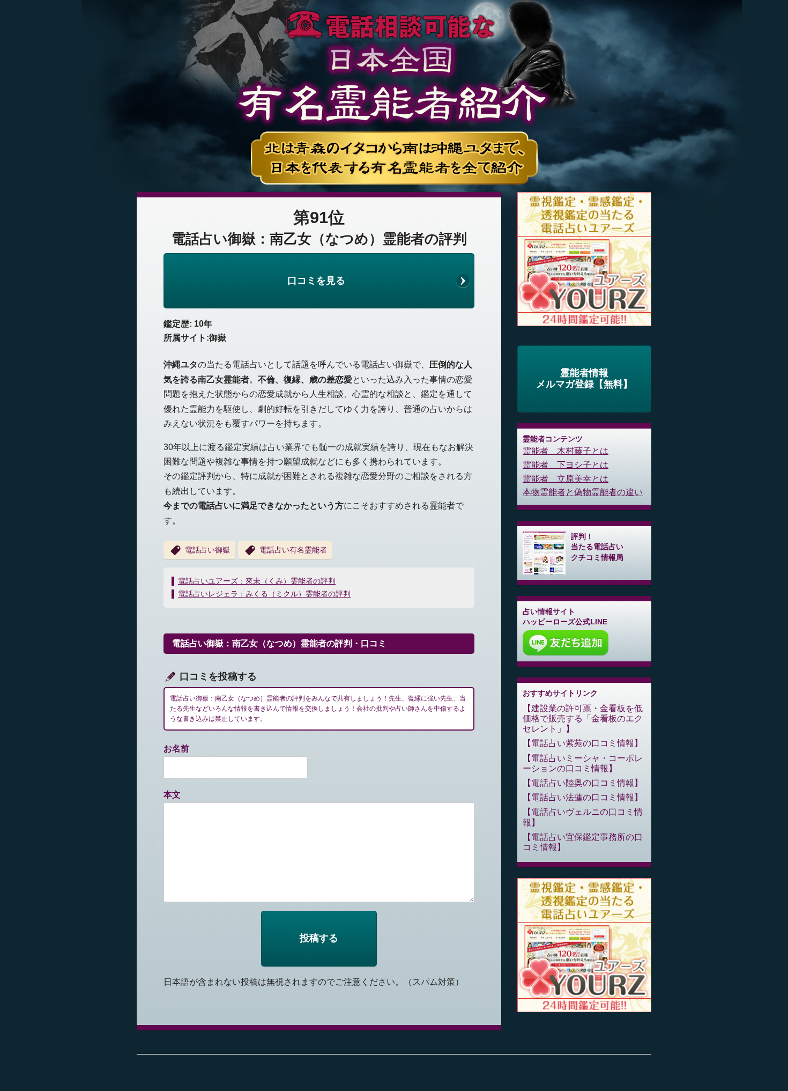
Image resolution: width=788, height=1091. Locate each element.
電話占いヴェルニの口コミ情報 (583, 817)
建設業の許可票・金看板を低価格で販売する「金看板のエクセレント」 (583, 718)
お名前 (176, 748)
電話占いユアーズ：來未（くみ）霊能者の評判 (257, 581)
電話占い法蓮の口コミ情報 (582, 797)
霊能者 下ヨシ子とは (565, 464)
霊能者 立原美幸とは (565, 478)
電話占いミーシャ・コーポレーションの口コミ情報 (583, 763)
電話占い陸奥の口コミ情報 (582, 782)
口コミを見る (316, 280)
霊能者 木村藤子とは (565, 450)
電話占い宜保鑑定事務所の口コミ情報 (583, 842)
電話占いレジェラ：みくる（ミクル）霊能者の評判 (264, 593)
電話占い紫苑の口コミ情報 (582, 743)
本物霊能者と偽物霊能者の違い (583, 492)
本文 (172, 794)
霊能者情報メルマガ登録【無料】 (584, 378)
